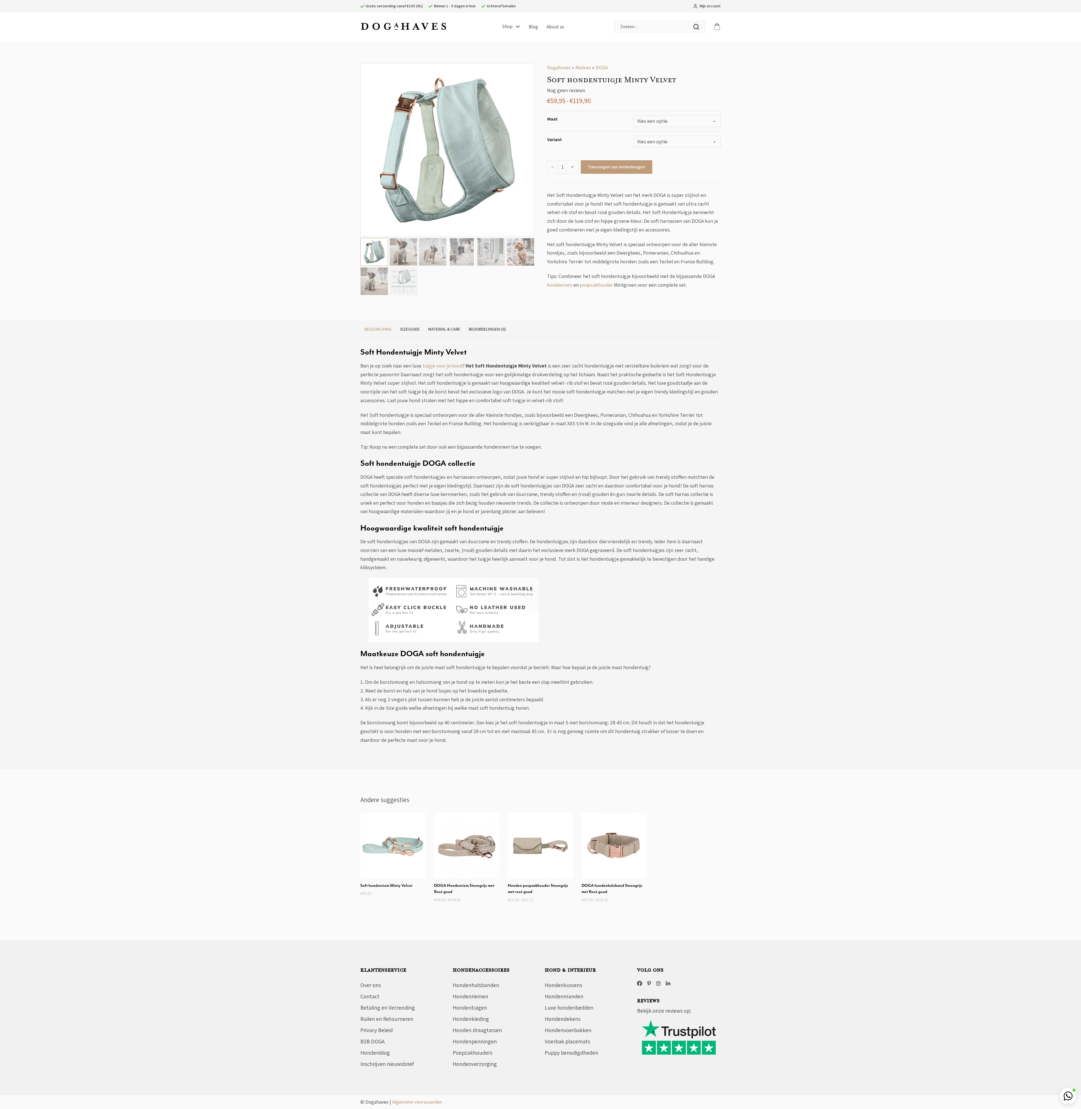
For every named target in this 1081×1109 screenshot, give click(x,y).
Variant (554, 139)
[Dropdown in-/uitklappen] (517, 26)
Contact (369, 996)
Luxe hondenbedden (569, 1007)
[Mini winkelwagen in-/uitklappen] (717, 26)
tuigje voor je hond (442, 365)
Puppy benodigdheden (571, 1052)
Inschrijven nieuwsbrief (387, 1064)
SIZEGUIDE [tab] (410, 329)
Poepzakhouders (472, 1052)
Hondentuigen (470, 1007)
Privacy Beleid (376, 1030)
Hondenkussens (563, 985)
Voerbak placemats (567, 1041)
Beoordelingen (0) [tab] (487, 329)
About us (555, 27)
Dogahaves (559, 67)
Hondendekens (562, 1019)
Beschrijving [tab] (378, 329)
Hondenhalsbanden (476, 985)
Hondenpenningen (475, 1041)
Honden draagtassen (477, 1030)
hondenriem (559, 285)
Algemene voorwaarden (417, 1102)
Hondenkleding (471, 1019)
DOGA (601, 67)
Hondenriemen (470, 996)
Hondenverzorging (475, 1064)
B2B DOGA (372, 1041)
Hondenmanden (564, 996)
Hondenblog (375, 1052)
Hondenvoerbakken (568, 1030)
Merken (583, 67)
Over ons (370, 985)
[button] (526, 71)
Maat (552, 119)
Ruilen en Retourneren (386, 1019)
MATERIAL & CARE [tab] (444, 329)
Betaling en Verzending (387, 1007)
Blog (533, 27)
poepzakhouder (596, 285)
